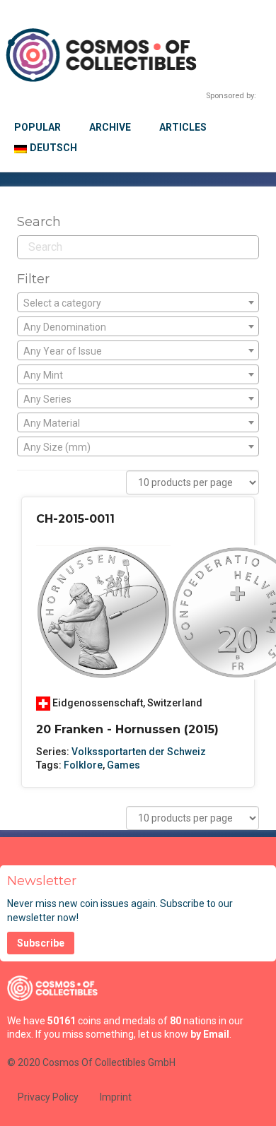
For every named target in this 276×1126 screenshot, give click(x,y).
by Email (209, 1034)
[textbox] (138, 303)
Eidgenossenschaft (97, 703)
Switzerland (174, 703)
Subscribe (40, 943)
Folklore (83, 765)
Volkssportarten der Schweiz (138, 751)
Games (123, 765)
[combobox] (138, 302)
